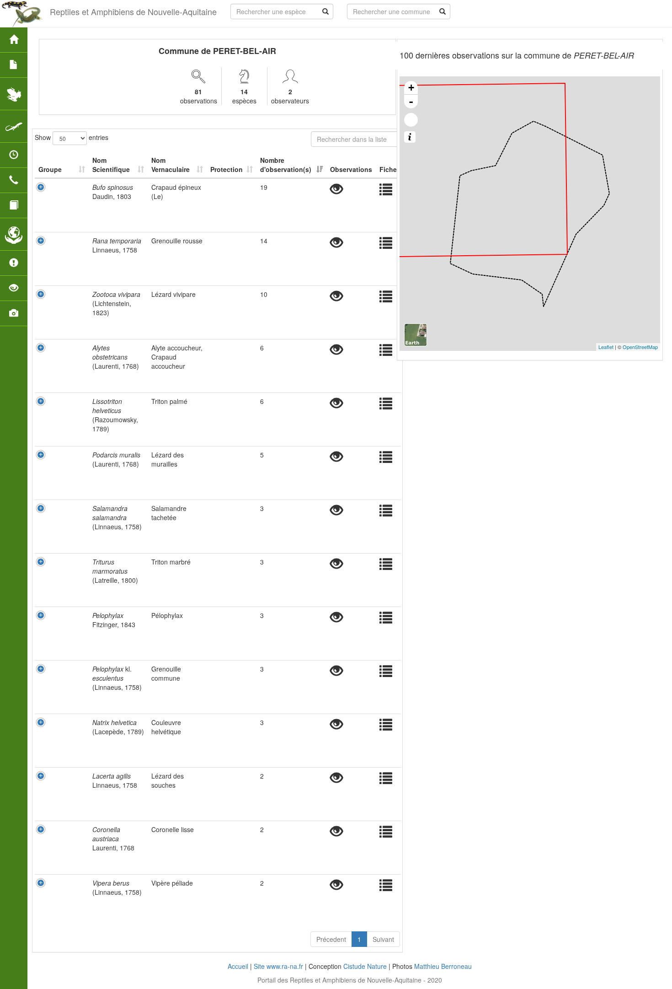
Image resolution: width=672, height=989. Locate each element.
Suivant (383, 939)
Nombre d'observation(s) (285, 165)
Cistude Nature (365, 966)
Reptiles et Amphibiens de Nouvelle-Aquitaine (133, 11)
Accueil (238, 966)
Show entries (71, 136)
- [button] (411, 101)
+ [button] (411, 87)
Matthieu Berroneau (443, 966)
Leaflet (605, 346)
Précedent (331, 939)
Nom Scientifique (111, 165)
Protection (226, 169)
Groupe (50, 169)
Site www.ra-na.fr (278, 966)
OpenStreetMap (640, 346)
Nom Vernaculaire (170, 165)
